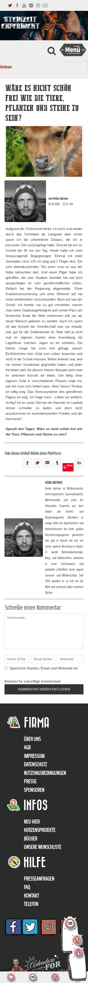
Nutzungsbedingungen (45, 773)
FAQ (27, 887)
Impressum (34, 756)
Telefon (31, 904)
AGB (27, 747)
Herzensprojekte (40, 830)
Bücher (30, 838)
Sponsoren (34, 790)
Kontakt (31, 895)
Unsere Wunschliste (42, 847)
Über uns (32, 739)
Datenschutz (35, 764)
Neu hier (32, 821)
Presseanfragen (39, 878)
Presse (30, 781)
